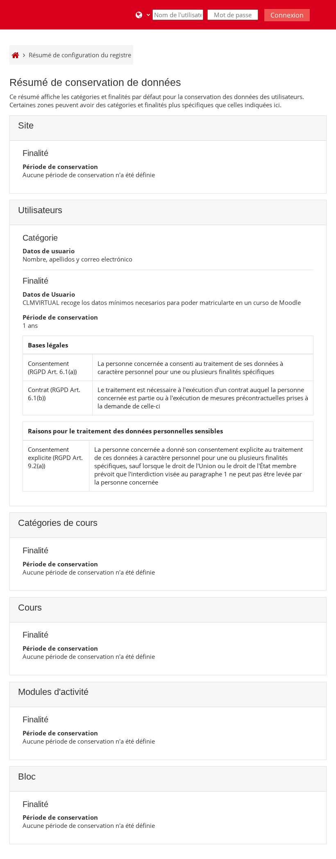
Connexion (287, 15)
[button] (142, 14)
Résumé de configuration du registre (80, 55)
